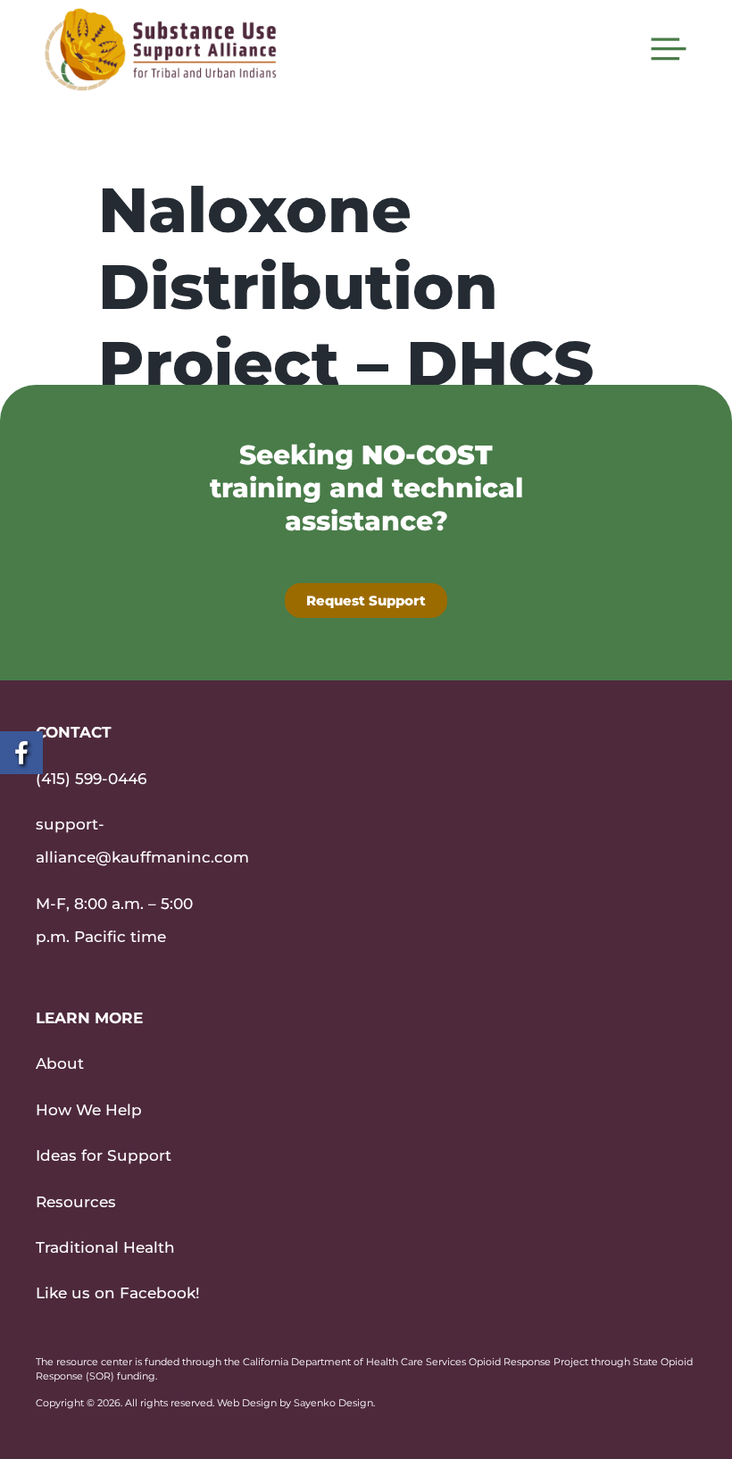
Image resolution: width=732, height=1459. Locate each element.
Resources (76, 1202)
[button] (668, 49)
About (60, 1063)
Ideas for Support (103, 1155)
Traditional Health (105, 1247)
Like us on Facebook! (118, 1293)
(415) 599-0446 (91, 779)
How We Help (89, 1110)
